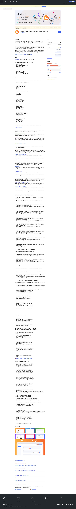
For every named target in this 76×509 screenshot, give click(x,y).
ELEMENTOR (17, 59)
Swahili (11, 504)
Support (32, 498)
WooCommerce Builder (58, 54)
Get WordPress (72, 1)
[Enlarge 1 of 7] (23, 428)
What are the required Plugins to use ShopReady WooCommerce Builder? (25, 465)
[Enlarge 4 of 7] (23, 434)
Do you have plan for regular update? (20, 480)
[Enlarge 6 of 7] (43, 434)
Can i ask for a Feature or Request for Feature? (22, 475)
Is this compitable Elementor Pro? (20, 460)
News (4, 498)
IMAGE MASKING (17, 166)
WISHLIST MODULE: (18, 137)
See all (60, 72)
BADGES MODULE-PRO (18, 171)
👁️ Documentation (25, 54)
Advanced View (49, 58)
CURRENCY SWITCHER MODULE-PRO (21, 154)
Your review (49, 72)
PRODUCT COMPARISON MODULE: (20, 143)
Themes (18, 498)
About (4, 497)
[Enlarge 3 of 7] (43, 428)
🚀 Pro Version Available (18, 54)
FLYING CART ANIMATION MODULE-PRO (21, 182)
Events (46, 498)
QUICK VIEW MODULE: (18, 127)
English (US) (59, 47)
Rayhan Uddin (34, 489)
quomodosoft (23, 32)
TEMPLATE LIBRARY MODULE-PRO (20, 186)
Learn (32, 497)
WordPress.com (62, 497)
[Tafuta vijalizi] (11, 9)
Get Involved (47, 497)
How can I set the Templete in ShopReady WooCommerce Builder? (25, 470)
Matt (60, 498)
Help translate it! (44, 6)
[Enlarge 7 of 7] (43, 440)
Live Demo (27, 77)
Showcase (18, 497)
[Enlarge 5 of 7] (33, 434)
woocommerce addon (58, 52)
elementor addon (59, 49)
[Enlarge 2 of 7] (33, 428)
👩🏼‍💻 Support (30, 54)
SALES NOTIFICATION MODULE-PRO (20, 149)
